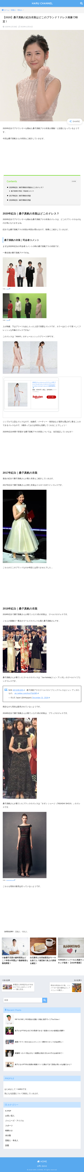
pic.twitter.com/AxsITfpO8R (26, 693)
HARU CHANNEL (42, 3)
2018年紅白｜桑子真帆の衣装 (20, 200)
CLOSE (74, 181)
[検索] (44, 1000)
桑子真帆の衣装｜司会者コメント (22, 191)
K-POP (8, 1111)
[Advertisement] (42, 157)
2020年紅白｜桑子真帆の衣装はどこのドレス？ (26, 187)
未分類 (8, 1135)
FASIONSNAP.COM (10, 880)
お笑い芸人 (10, 1116)
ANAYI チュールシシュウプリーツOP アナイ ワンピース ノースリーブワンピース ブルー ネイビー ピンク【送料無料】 (44, 384)
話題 (7, 1145)
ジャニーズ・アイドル (14, 1121)
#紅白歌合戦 (18, 690)
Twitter (7, 288)
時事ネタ (9, 1131)
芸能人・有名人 (21, 931)
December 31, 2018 (40, 698)
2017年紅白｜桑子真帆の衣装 (20, 195)
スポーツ (9, 1126)
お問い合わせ (42, 1166)
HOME (43, 1161)
